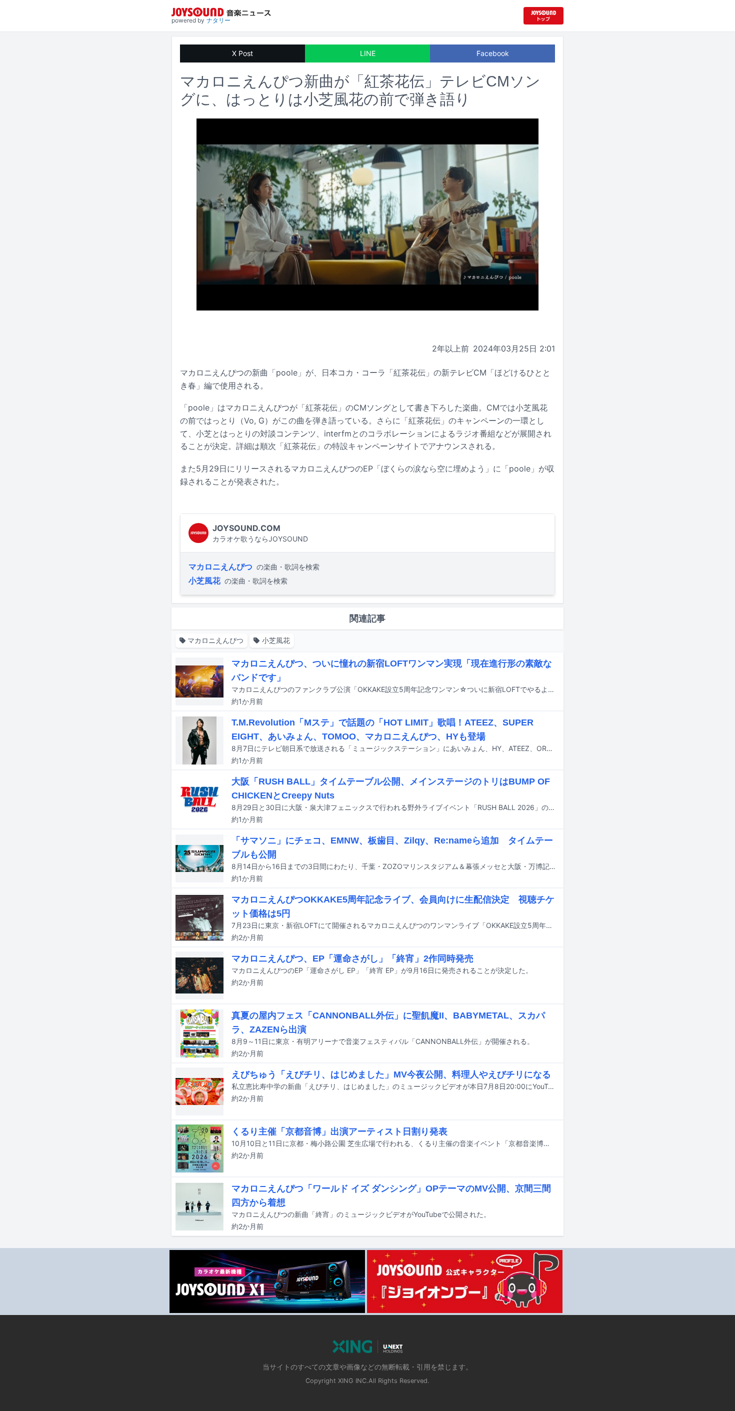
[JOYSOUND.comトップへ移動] (544, 15)
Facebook (492, 53)
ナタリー (218, 20)
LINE (368, 53)
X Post (242, 53)
